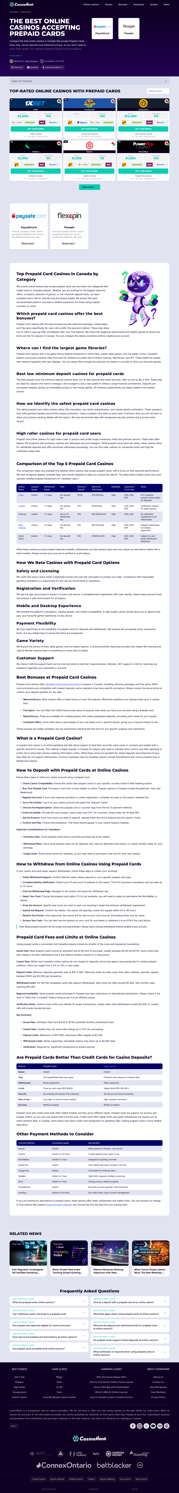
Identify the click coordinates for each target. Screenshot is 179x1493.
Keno (59, 1382)
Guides (153, 4)
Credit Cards (110, 1066)
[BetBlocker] (114, 1465)
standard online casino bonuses (62, 684)
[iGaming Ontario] (139, 1454)
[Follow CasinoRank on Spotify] (160, 1426)
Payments (138, 4)
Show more (87, 187)
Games (108, 4)
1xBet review (36, 133)
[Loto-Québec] (78, 1454)
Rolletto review (36, 175)
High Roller (19, 1387)
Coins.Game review (143, 133)
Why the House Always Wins (111, 1377)
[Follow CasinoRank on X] (146, 1426)
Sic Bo (59, 1387)
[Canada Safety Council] (61, 1454)
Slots (59, 1392)
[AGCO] (41, 1454)
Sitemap (135, 1489)
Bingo (59, 1377)
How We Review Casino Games (59, 1397)
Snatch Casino (19, 1397)
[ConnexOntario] (63, 1465)
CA (12, 1426)
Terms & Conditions (49, 1489)
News (166, 4)
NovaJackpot (19, 1392)
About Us (158, 1377)
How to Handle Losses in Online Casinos (111, 1397)
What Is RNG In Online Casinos (111, 1392)
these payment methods (59, 1204)
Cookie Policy (94, 1489)
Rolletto (19, 1382)
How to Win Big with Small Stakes (111, 1387)
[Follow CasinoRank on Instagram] (139, 1426)
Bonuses (122, 4)
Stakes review (89, 175)
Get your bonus (35, 129)
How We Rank (158, 1392)
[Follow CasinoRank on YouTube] (153, 1426)
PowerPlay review (143, 175)
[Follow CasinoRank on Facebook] (133, 1426)
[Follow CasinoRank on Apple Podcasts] (166, 1426)
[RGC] (96, 1454)
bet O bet (19, 1377)
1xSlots (21, 506)
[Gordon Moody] (115, 1454)
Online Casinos (91, 4)
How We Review (158, 1387)
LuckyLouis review (89, 133)
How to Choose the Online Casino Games (111, 1382)
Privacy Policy (158, 1397)
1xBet (21, 495)
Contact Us (158, 1382)
